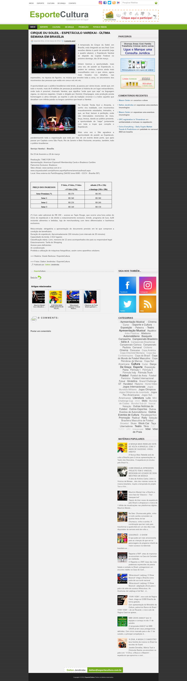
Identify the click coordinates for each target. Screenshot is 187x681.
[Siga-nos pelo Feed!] (114, 3)
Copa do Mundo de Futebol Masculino (137, 357)
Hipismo (139, 383)
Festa (125, 369)
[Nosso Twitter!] (127, 312)
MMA (137, 400)
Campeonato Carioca (130, 344)
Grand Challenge (147, 381)
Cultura (50, 3)
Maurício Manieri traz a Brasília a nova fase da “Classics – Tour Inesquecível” (142, 494)
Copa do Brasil (142, 355)
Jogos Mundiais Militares (136, 388)
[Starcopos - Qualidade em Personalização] (138, 71)
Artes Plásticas (132, 333)
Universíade (138, 429)
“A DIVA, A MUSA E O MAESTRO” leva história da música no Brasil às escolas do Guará (143, 642)
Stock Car (143, 423)
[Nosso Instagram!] (148, 293)
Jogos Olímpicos (147, 389)
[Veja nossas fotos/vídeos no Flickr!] (118, 3)
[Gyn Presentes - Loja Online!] (138, 87)
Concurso (135, 350)
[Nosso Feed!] (148, 312)
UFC (128, 429)
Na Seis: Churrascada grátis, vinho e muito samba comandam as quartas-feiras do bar (142, 516)
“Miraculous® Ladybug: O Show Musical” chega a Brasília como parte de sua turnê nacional (141, 578)
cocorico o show (141, 100)
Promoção (83, 27)
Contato (72, 3)
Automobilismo (131, 336)
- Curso (125, 324)
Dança (153, 364)
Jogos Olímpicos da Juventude (134, 392)
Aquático (151, 330)
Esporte (40, 3)
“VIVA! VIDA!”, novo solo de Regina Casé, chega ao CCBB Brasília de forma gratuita (143, 599)
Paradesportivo (148, 414)
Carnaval (137, 347)
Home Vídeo (151, 383)
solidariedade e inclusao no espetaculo (135, 122)
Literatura (138, 397)
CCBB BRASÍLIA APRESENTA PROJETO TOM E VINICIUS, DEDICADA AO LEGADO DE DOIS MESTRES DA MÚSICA (143, 472)
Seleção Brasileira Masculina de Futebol (139, 419)
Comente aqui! (69, 41)
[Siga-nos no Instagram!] (101, 3)
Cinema (124, 350)
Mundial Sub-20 (139, 403)
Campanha (125, 339)
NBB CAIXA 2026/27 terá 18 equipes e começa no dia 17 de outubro (141, 620)
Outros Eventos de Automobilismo (137, 410)
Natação (127, 406)
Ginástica (132, 381)
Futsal (122, 381)
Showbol (124, 423)
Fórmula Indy (129, 372)
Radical (136, 417)
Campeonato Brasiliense (143, 341)
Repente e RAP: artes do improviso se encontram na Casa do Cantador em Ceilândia (143, 556)
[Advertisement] (137, 178)
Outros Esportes (138, 409)
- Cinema (151, 321)
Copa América (149, 350)
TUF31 (121, 429)
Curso (145, 364)
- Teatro (150, 327)
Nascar (152, 403)
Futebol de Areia (138, 375)
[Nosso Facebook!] (127, 293)
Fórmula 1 (135, 369)
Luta (148, 397)
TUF (153, 426)
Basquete (147, 336)
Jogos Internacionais (134, 386)
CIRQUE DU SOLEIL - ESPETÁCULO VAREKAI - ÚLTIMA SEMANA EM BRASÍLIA (70, 34)
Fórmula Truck (145, 372)
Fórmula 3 (148, 369)
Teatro (138, 426)
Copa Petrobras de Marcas (139, 359)
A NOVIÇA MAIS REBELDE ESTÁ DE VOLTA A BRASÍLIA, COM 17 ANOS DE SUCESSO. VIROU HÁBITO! (142, 448)
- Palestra (139, 327)
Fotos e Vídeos (100, 27)
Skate (133, 423)
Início (31, 3)
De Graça (61, 3)
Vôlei (148, 429)
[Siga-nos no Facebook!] (105, 3)
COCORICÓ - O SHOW (138, 534)
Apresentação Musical (132, 330)
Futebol (124, 375)
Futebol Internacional (143, 378)
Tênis (146, 426)
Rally (144, 417)
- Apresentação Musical (132, 321)
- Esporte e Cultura (141, 324)
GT (119, 383)
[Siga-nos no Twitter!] (110, 3)
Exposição (150, 367)
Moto (144, 400)
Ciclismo (148, 347)
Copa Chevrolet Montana (132, 352)
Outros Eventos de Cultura (137, 413)
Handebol (128, 383)
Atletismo (146, 333)
